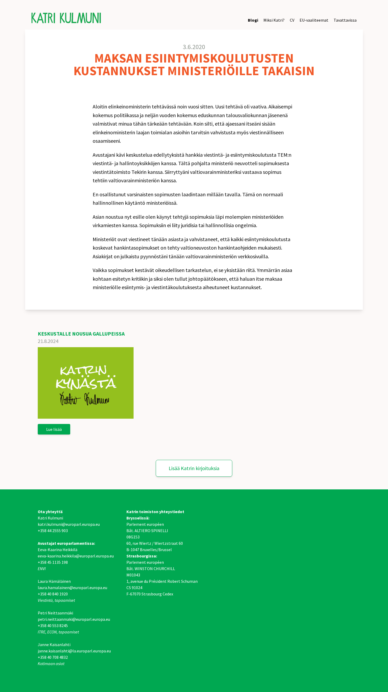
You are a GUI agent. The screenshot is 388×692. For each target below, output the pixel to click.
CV (292, 20)
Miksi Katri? (274, 20)
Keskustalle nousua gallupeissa (81, 333)
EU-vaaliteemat (314, 20)
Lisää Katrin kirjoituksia (194, 468)
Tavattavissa (345, 20)
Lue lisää (54, 429)
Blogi (253, 20)
